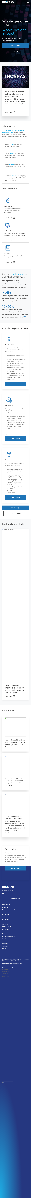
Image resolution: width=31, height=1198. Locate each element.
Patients (5, 924)
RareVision (5, 919)
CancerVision (6, 917)
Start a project (15, 45)
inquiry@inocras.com (7, 890)
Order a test (15, 51)
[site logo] (8, 2)
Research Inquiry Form (9, 910)
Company (5, 943)
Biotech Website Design (8, 963)
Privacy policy (25, 959)
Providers (5, 914)
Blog (3, 933)
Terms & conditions (16, 960)
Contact (5, 946)
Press (4, 948)
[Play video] (15, 76)
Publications (6, 939)
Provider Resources (8, 936)
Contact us (15, 898)
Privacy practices (7, 960)
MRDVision (5, 907)
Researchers (6, 904)
